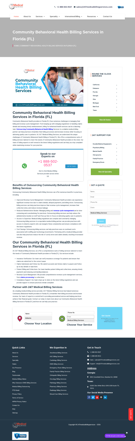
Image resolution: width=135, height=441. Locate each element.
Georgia (95, 95)
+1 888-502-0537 (64, 7)
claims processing (27, 277)
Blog (13, 371)
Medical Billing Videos (19, 379)
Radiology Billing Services (58, 390)
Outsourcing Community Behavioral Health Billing (34, 129)
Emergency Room (98, 162)
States (14, 364)
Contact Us (107, 16)
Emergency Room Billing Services (61, 368)
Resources (91, 16)
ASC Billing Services (56, 356)
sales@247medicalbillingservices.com (94, 7)
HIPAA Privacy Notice (104, 226)
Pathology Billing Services (58, 383)
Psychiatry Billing (98, 147)
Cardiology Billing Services (58, 360)
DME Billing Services (56, 364)
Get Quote (106, 316)
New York (96, 106)
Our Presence (16, 368)
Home (16, 16)
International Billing (72, 16)
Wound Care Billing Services (59, 394)
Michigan (96, 103)
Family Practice (98, 158)
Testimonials (16, 375)
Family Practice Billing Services (60, 371)
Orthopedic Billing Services (58, 375)
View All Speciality (105, 172)
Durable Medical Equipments (102, 144)
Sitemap (15, 413)
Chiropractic (97, 155)
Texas (95, 110)
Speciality (54, 16)
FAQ (13, 409)
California (96, 84)
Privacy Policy (112, 225)
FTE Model (15, 390)
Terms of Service (17, 398)
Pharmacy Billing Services (58, 386)
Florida (95, 92)
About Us (27, 16)
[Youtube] (97, 397)
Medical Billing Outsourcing (21, 386)
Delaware (96, 88)
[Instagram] (101, 397)
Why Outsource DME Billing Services (24, 383)
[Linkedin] (105, 397)
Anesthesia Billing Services (58, 353)
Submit (101, 221)
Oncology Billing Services (58, 379)
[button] (71, 166)
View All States (105, 120)
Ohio (94, 99)
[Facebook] (89, 397)
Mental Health (97, 151)
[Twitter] (93, 397)
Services (39, 16)
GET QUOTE (131, 414)
